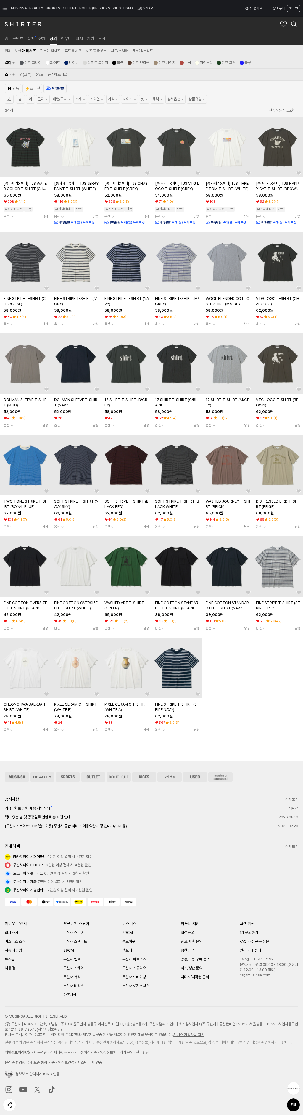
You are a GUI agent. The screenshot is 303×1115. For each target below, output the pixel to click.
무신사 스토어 (73, 932)
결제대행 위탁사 (62, 1052)
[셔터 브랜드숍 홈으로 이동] (23, 24)
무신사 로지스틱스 (135, 986)
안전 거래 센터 (250, 950)
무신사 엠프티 (73, 959)
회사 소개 (12, 932)
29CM (68, 950)
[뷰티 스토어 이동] (42, 777)
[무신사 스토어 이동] (17, 777)
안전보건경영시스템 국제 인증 (80, 1062)
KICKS (105, 8)
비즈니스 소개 (15, 941)
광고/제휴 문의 (191, 941)
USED (128, 8)
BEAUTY (36, 8)
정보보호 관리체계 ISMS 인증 (37, 1074)
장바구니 (279, 8)
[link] (6, 38)
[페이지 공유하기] (9, 1104)
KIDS (117, 8)
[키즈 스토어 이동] (169, 777)
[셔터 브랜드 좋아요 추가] (283, 24)
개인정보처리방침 (18, 1052)
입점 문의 (188, 932)
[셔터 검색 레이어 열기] (294, 24)
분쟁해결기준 (87, 1052)
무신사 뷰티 (71, 977)
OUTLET (70, 8)
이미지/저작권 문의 (195, 977)
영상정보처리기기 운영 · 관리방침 (124, 1052)
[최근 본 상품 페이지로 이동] (293, 1088)
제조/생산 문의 (191, 968)
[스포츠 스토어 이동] (68, 777)
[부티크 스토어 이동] (119, 777)
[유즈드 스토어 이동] (195, 777)
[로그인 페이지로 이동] (293, 8)
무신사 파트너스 (134, 959)
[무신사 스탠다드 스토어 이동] (220, 777)
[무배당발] (55, 88)
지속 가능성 (13, 950)
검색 (248, 8)
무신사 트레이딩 (134, 977)
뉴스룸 (9, 959)
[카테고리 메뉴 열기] (4, 8)
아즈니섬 (69, 994)
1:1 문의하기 (249, 932)
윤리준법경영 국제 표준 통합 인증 (30, 1062)
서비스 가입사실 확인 (188, 1034)
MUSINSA (19, 8)
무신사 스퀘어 (73, 968)
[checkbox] (30, 63)
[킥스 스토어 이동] (144, 777)
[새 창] (9, 1089)
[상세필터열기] (9, 99)
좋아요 (257, 8)
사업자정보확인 (49, 1029)
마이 (267, 8)
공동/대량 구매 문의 (195, 959)
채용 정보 (12, 968)
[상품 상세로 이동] (25, 147)
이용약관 (40, 1052)
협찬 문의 (188, 950)
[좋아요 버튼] (46, 173)
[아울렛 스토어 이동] (93, 777)
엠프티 (127, 950)
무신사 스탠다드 (75, 941)
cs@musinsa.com (255, 975)
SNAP (148, 8)
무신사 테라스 (73, 986)
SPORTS (53, 8)
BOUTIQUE (88, 8)
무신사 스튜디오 (134, 968)
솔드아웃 (128, 941)
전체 (293, 1105)
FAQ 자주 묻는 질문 (254, 941)
